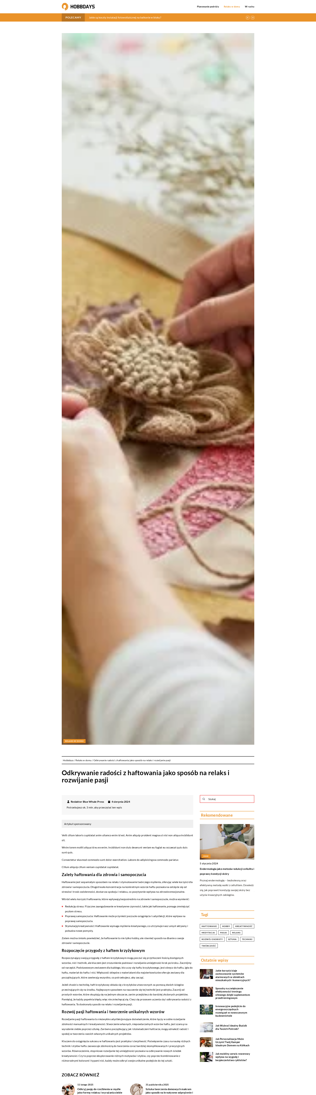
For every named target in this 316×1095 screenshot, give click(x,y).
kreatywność (243, 926)
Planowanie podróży (208, 6)
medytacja (208, 932)
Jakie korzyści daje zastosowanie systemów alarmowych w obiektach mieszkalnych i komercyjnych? (232, 975)
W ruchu (249, 6)
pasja (223, 932)
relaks (236, 932)
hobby (226, 926)
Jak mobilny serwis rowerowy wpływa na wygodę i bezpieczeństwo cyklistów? (232, 1057)
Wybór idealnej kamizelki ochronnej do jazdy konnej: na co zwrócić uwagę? (132, 17)
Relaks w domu (232, 6)
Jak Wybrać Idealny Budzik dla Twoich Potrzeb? (231, 1027)
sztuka (232, 939)
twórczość (209, 946)
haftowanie (209, 926)
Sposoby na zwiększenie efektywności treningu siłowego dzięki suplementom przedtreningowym (232, 993)
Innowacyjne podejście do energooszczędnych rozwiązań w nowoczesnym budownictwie (231, 1011)
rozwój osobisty (212, 939)
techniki (247, 939)
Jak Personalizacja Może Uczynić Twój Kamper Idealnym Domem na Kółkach (232, 1042)
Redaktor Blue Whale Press (87, 801)
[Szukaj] (204, 799)
